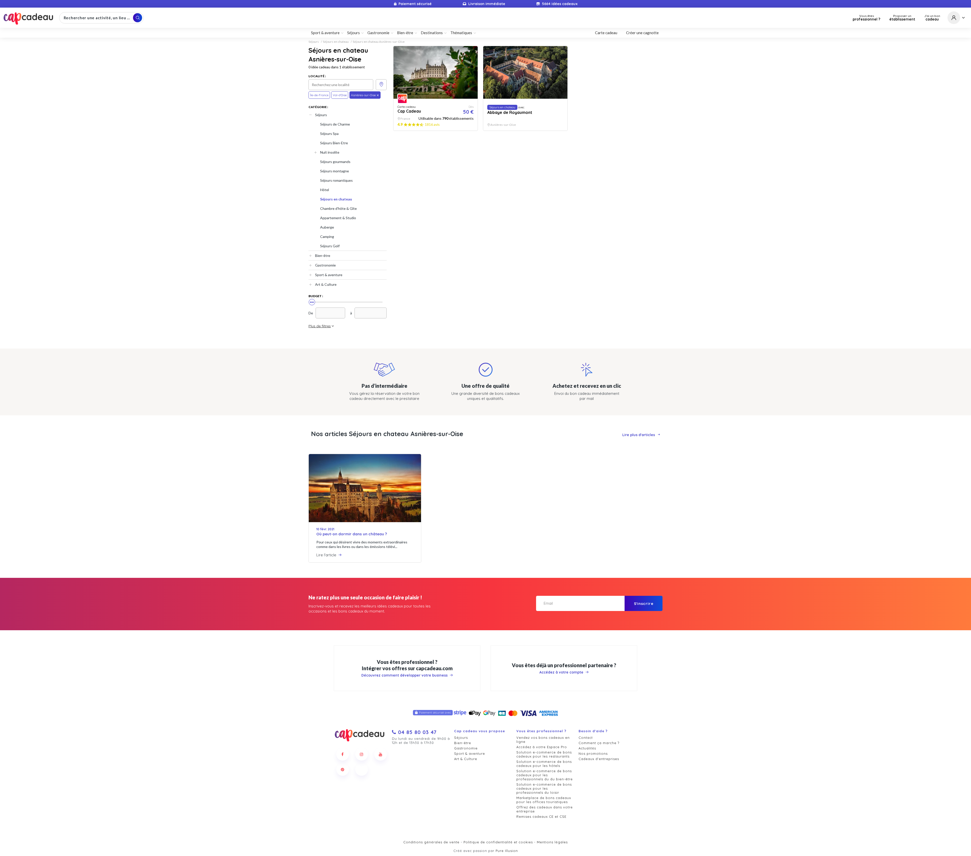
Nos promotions (593, 753)
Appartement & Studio (338, 218)
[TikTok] (361, 769)
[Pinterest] (342, 769)
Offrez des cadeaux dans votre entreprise (544, 809)
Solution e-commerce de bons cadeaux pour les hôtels (544, 764)
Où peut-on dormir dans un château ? (351, 534)
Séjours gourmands (335, 161)
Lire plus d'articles (638, 435)
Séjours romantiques (336, 180)
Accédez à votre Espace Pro (541, 747)
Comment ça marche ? (599, 743)
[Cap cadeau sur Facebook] (342, 754)
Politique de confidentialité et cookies (498, 842)
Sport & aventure (328, 275)
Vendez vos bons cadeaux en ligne (543, 740)
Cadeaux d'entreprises (599, 759)
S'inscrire (643, 603)
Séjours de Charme (335, 124)
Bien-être (322, 255)
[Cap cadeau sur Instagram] (361, 754)
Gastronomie (325, 265)
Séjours (313, 41)
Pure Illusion (507, 851)
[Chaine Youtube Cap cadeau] (380, 754)
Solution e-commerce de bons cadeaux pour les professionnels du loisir (544, 788)
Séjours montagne (334, 171)
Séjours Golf (330, 246)
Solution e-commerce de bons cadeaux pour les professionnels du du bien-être (544, 775)
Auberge (327, 227)
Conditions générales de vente (431, 842)
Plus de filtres (319, 326)
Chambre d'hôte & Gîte (338, 208)
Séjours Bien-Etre (334, 143)
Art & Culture (326, 284)
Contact (586, 738)
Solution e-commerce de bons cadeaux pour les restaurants (544, 754)
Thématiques (461, 32)
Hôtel (324, 190)
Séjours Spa (329, 133)
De (310, 313)
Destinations (432, 32)
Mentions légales (552, 842)
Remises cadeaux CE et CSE (541, 816)
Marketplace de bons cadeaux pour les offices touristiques (543, 800)
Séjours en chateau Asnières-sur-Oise (379, 41)
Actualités (587, 748)
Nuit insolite (329, 152)
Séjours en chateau (336, 41)
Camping (327, 236)
